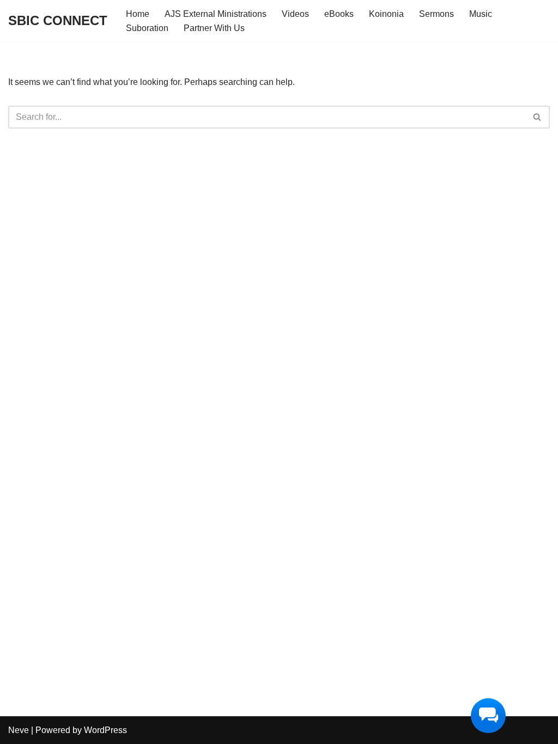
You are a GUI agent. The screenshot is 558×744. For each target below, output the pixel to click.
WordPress (105, 730)
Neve (18, 730)
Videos (295, 14)
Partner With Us (214, 28)
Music (480, 14)
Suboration (147, 28)
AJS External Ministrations (215, 14)
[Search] (537, 117)
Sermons (436, 14)
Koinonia (386, 14)
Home (137, 14)
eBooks (339, 14)
